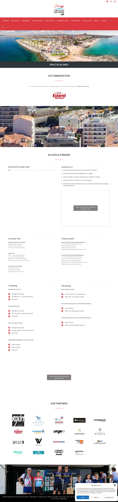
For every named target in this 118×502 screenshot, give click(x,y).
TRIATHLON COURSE (37, 20)
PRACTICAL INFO (50, 20)
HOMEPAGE (5, 20)
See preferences (109, 497)
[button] (115, 485)
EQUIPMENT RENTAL (63, 20)
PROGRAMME (25, 20)
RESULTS (96, 20)
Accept (83, 497)
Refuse (96, 497)
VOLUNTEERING (75, 20)
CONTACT (104, 20)
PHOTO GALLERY (86, 20)
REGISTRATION (15, 20)
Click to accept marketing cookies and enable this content (85, 208)
